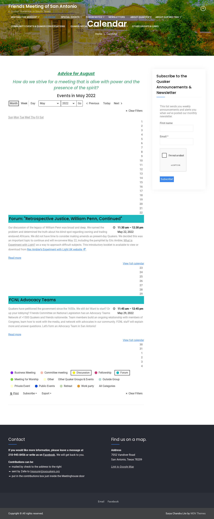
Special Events (70, 17)
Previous (94, 103)
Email (164, 136)
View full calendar (133, 263)
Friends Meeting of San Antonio (42, 6)
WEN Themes (198, 513)
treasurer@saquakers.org (45, 471)
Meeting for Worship (24, 17)
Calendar (49, 17)
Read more (14, 257)
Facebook (49, 454)
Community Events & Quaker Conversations (38, 26)
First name (166, 123)
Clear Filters (135, 110)
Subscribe (29, 393)
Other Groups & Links (145, 26)
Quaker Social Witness (84, 26)
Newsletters (117, 17)
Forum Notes (94, 17)
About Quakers (139, 17)
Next (116, 103)
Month (14, 103)
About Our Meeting (167, 17)
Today (107, 103)
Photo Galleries (115, 26)
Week (24, 103)
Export (45, 393)
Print (14, 394)
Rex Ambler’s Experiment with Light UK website (56, 249)
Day (33, 103)
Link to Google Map (122, 466)
